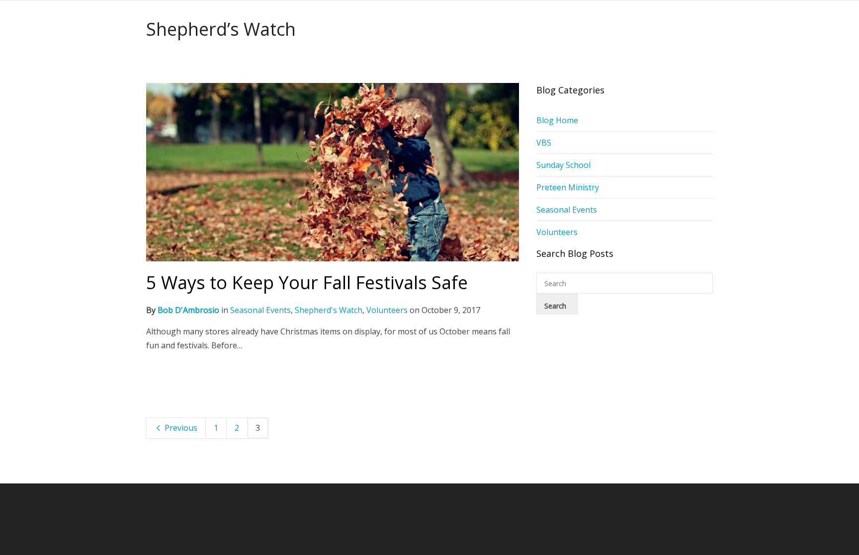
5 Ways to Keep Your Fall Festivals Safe (307, 282)
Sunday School (563, 164)
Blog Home (557, 120)
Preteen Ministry (567, 187)
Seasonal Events (260, 310)
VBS (543, 142)
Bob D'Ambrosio (188, 310)
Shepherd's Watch (328, 310)
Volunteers (387, 310)
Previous (180, 427)
